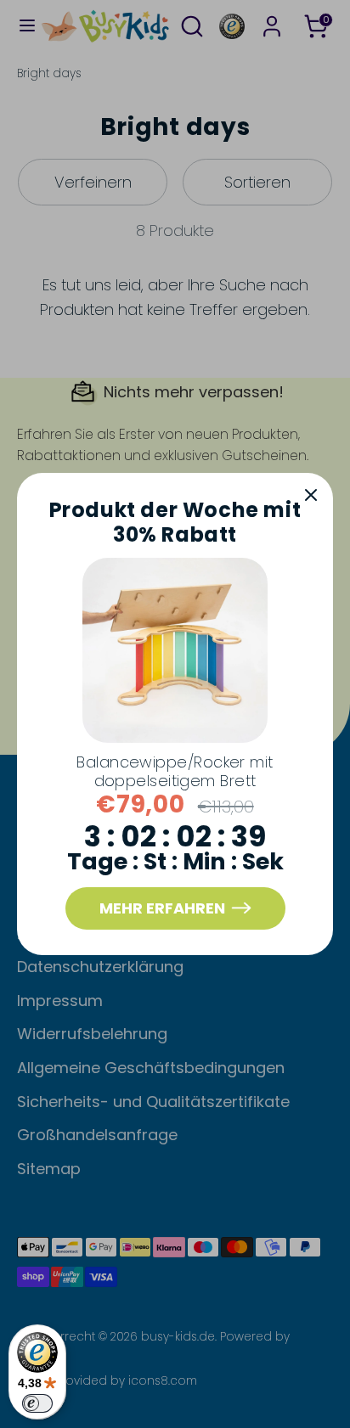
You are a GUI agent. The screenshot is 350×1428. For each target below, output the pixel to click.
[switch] (37, 1403)
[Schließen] (311, 495)
